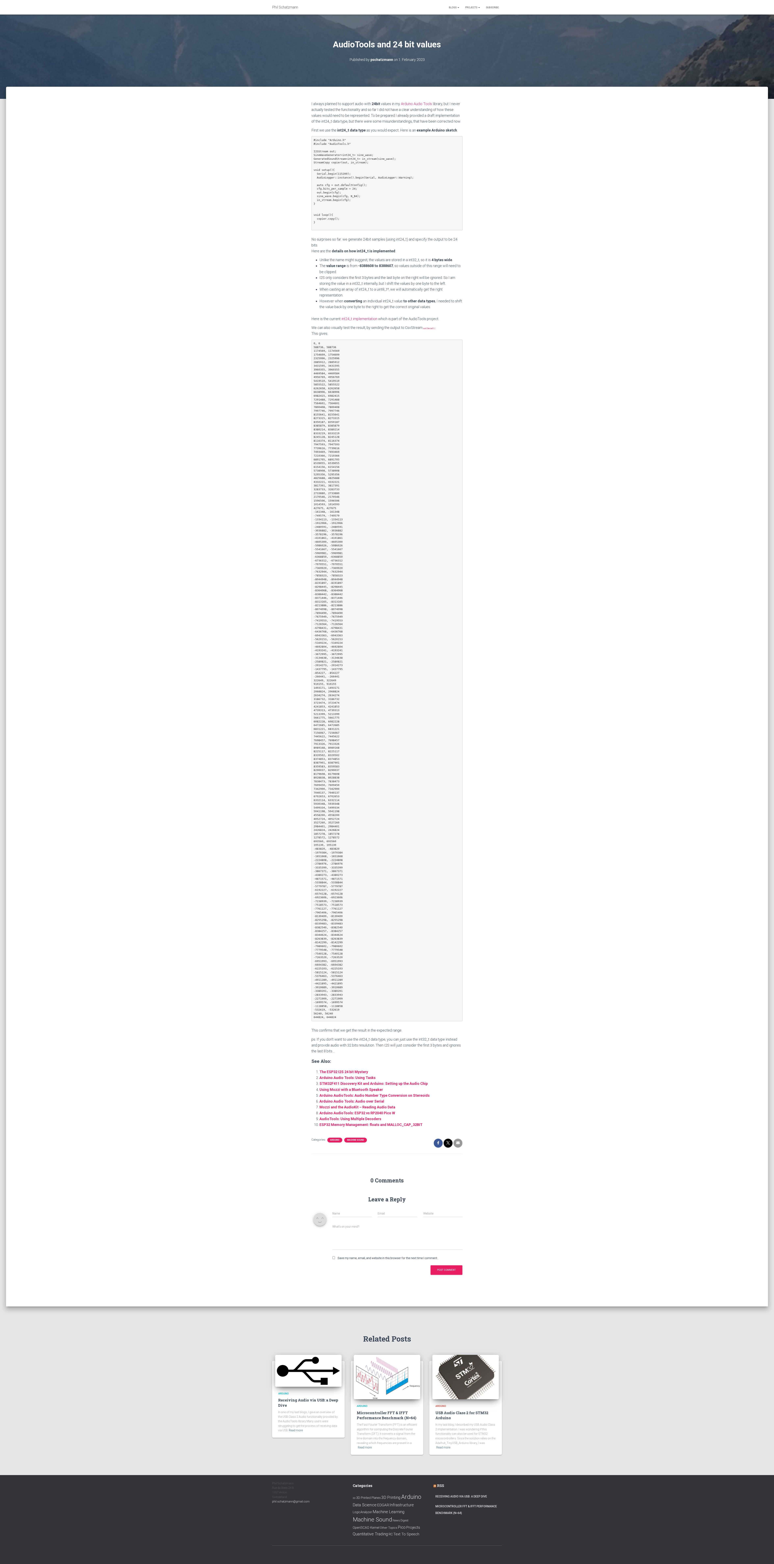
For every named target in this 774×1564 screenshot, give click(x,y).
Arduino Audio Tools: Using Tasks (347, 1078)
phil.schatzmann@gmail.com (291, 1501)
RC (391, 1534)
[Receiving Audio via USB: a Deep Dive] (308, 1370)
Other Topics (388, 1528)
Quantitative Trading (370, 1534)
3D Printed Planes (368, 1498)
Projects (471, 7)
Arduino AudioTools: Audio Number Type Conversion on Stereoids (374, 1095)
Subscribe (492, 7)
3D (354, 1498)
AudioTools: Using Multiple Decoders (350, 1119)
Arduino (334, 1140)
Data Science (365, 1504)
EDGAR (383, 1505)
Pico (402, 1527)
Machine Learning (389, 1511)
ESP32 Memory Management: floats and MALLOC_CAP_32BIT (370, 1125)
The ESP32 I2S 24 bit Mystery (343, 1072)
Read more (296, 1430)
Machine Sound (355, 1140)
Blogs (453, 7)
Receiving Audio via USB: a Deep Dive (461, 1496)
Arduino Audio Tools (416, 104)
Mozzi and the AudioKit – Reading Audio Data (357, 1107)
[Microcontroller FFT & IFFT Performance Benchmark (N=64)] (387, 1376)
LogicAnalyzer (362, 1512)
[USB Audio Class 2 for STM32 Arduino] (465, 1376)
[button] (458, 7)
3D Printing (391, 1497)
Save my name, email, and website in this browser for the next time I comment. (388, 1258)
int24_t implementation (359, 319)
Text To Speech (406, 1534)
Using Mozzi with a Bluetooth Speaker (351, 1089)
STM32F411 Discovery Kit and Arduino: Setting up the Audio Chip (373, 1083)
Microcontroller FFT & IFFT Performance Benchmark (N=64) (386, 1415)
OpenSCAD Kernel (366, 1527)
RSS (440, 1485)
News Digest (400, 1520)
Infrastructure (402, 1504)
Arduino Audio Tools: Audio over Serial (351, 1101)
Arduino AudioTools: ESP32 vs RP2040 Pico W (357, 1113)
